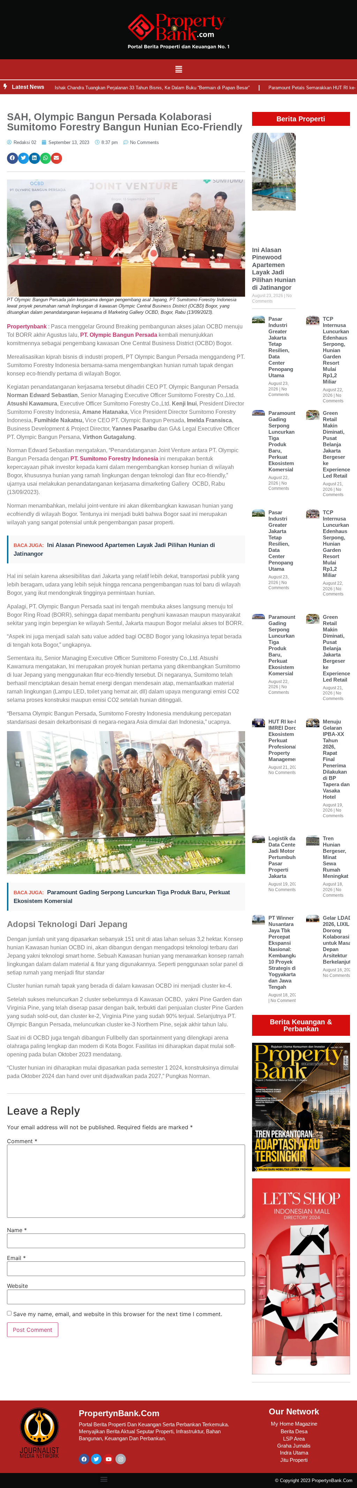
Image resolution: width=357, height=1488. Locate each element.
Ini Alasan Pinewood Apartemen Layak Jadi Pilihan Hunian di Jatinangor (274, 268)
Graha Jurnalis (294, 1446)
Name (17, 1230)
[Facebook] (84, 1459)
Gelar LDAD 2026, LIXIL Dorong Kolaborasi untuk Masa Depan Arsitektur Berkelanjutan (340, 940)
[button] (178, 69)
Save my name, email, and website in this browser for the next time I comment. (117, 1314)
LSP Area (294, 1439)
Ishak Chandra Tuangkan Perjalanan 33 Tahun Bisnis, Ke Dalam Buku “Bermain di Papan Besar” (152, 87)
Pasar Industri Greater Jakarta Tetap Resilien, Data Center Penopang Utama (280, 347)
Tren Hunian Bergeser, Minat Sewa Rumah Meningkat (335, 857)
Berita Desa (294, 1431)
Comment (22, 1141)
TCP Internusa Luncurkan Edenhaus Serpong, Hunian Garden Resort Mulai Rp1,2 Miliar (336, 350)
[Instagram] (120, 1459)
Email (16, 1258)
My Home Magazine (294, 1424)
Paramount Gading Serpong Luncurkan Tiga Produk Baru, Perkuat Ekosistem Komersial (281, 441)
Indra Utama (294, 1453)
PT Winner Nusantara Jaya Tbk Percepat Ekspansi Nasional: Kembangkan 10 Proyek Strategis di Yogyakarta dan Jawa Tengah (284, 952)
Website (17, 1286)
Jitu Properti (293, 1460)
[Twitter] (96, 1459)
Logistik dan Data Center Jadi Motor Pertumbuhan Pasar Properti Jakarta (285, 857)
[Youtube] (108, 1459)
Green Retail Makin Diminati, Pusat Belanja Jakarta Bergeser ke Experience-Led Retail (337, 444)
